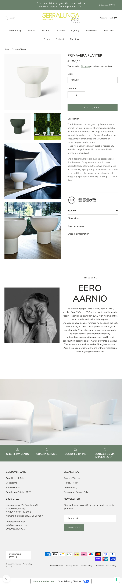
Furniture (61, 30)
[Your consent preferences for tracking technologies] (117, 580)
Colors (46, 39)
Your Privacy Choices (69, 581)
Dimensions (73, 218)
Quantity (72, 88)
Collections (108, 30)
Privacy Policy (71, 482)
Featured (32, 30)
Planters (46, 30)
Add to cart (92, 107)
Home (6, 49)
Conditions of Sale (15, 478)
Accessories (91, 30)
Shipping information (78, 233)
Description (73, 118)
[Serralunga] (61, 18)
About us (74, 39)
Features (72, 210)
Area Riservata (13, 487)
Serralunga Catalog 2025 (18, 492)
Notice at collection (43, 581)
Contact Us (11, 482)
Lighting (75, 30)
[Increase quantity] (82, 95)
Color (70, 73)
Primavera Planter (19, 49)
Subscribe (74, 527)
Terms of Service (72, 478)
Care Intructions (76, 226)
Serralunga (17, 564)
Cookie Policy (70, 487)
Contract (59, 39)
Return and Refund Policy (77, 492)
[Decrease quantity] (70, 95)
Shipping (85, 66)
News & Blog (15, 30)
